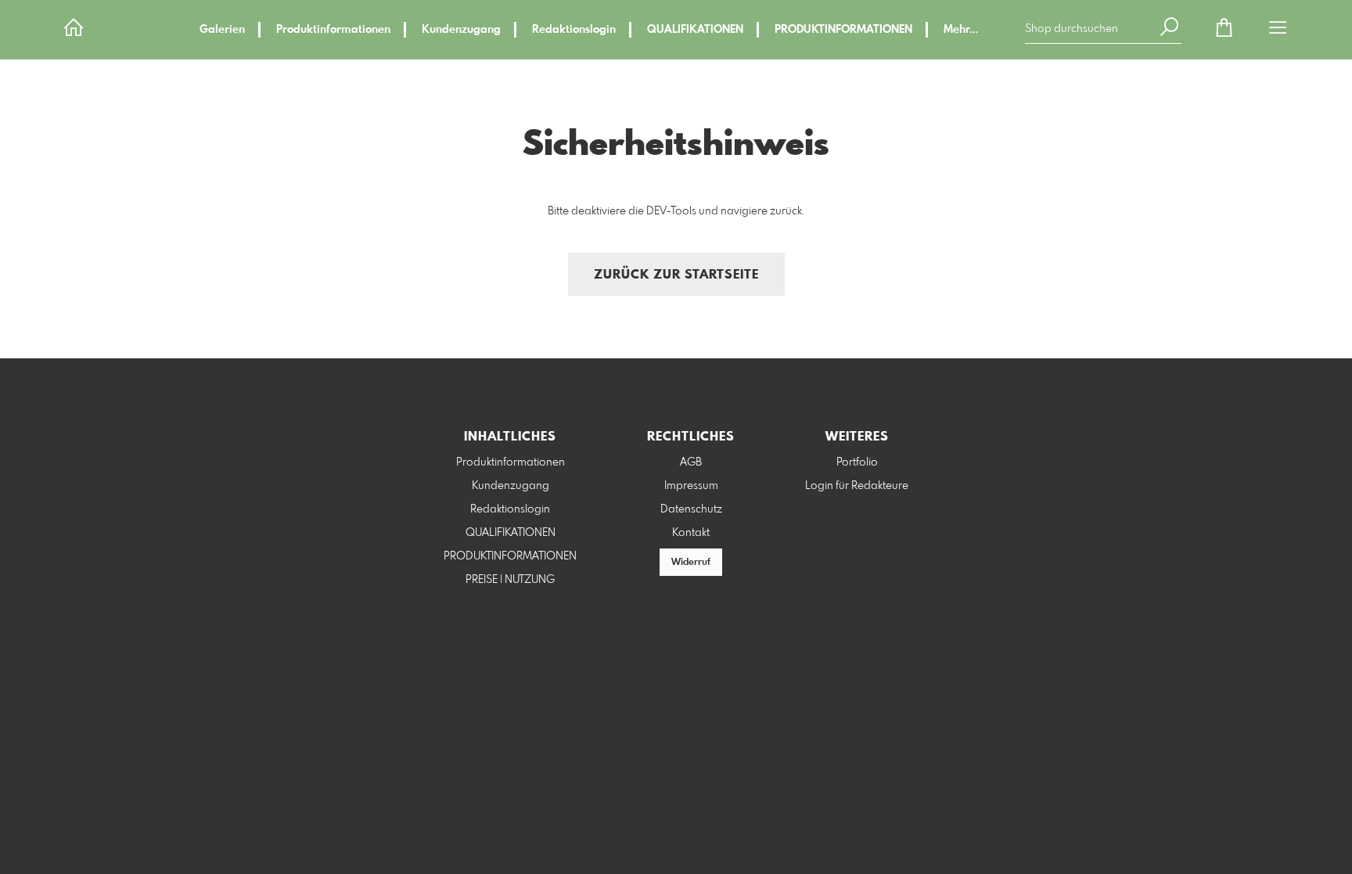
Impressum (691, 485)
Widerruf (690, 562)
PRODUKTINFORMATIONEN (843, 29)
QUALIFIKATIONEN (695, 29)
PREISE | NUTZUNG (510, 579)
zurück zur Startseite (676, 275)
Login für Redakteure (856, 485)
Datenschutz (691, 509)
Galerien (222, 29)
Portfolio (857, 462)
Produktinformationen (333, 29)
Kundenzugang (461, 29)
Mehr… (961, 29)
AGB (691, 462)
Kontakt (691, 532)
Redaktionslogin (574, 29)
